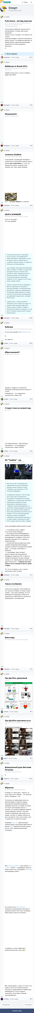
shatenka (7, 57)
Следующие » (28, 1004)
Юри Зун (15, 822)
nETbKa (6, 999)
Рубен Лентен (20, 907)
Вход (25, 2)
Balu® (6, 758)
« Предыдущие (6, 1004)
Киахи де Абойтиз (14, 866)
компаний (28, 869)
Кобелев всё (26, 332)
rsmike (6, 343)
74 (31, 57)
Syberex (6, 778)
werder (6, 711)
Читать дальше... (12, 54)
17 (31, 778)
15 (31, 343)
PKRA (11, 826)
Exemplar (7, 105)
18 (31, 318)
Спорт (7, 17)
